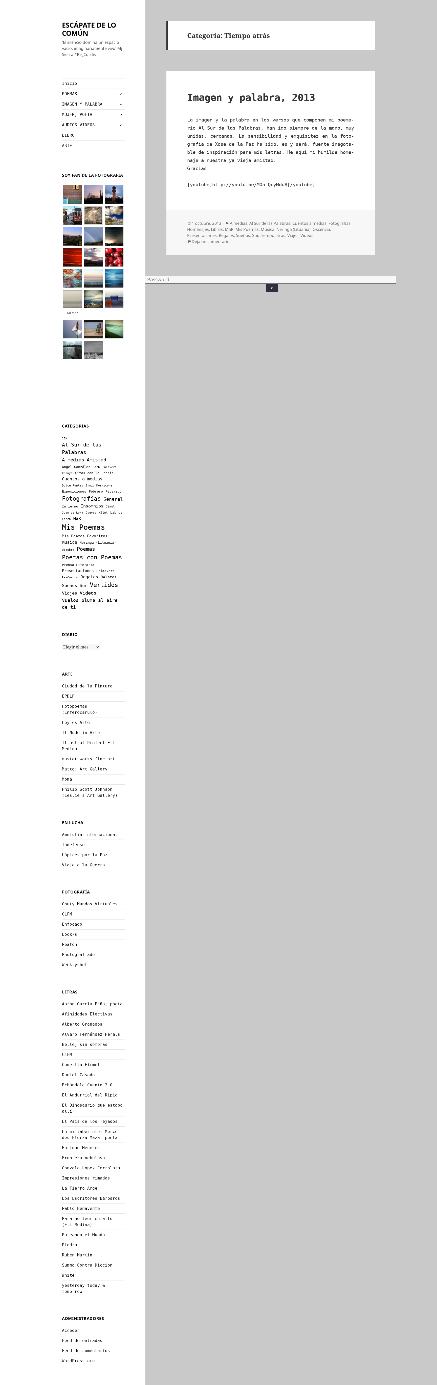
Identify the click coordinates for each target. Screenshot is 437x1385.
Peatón (69, 944)
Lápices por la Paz (84, 854)
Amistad (96, 460)
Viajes (69, 593)
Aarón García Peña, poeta (92, 1004)
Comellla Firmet (81, 1064)
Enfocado (72, 924)
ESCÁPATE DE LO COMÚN (89, 29)
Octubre (68, 550)
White (68, 1275)
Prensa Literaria (78, 565)
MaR (77, 518)
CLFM (67, 914)
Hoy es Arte (76, 722)
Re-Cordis (70, 577)
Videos (88, 593)
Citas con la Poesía (94, 473)
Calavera (109, 467)
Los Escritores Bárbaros (91, 1198)
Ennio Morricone (99, 485)
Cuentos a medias (82, 478)
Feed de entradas (82, 1340)
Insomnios (92, 505)
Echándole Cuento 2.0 (87, 1085)
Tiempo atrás (272, 235)
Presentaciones (78, 570)
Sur (83, 585)
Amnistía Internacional (90, 834)
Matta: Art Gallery (84, 769)
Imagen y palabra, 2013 (251, 97)
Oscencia (321, 229)
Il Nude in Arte (81, 732)
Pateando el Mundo (83, 1234)
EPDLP (68, 696)
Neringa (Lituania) (98, 542)
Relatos (109, 577)
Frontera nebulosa (83, 1157)
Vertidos (104, 584)
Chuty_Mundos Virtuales (90, 904)
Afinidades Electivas (87, 1014)
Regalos (89, 576)
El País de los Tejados (90, 1121)
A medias (73, 460)
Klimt (103, 512)
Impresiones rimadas (86, 1178)
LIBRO (68, 135)
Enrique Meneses (81, 1147)
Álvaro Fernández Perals (91, 1034)
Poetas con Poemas (92, 557)
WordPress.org (78, 1360)
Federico (113, 491)
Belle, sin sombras (84, 1044)
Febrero (96, 491)
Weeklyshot (74, 964)
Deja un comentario (211, 241)
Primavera (105, 571)
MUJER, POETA (77, 114)
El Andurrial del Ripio (90, 1095)
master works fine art (88, 759)
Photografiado (78, 954)
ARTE (67, 145)
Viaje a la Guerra (83, 865)
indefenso (73, 844)
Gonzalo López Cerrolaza (91, 1168)
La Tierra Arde (79, 1188)
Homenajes (198, 229)
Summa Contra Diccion (87, 1265)
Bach (96, 467)
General (113, 499)
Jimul (110, 506)
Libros (116, 512)
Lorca (66, 519)
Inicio (69, 83)
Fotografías (81, 498)
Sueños (69, 585)
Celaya (67, 473)
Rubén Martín (77, 1255)
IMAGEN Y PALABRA (82, 104)
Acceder (71, 1330)
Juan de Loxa (72, 512)
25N (64, 438)
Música (69, 542)
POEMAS (69, 93)
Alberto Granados (82, 1024)
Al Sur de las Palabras (269, 223)
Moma (67, 779)
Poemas (86, 549)
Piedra (69, 1245)
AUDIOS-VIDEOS (78, 125)
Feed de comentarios (86, 1350)
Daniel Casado (78, 1074)
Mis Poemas (83, 527)
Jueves (91, 512)
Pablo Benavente (81, 1208)
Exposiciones (74, 491)
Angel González (76, 467)
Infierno (70, 506)
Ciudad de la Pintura (87, 686)
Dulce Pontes (72, 485)
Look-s (69, 934)
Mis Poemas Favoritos (84, 536)
